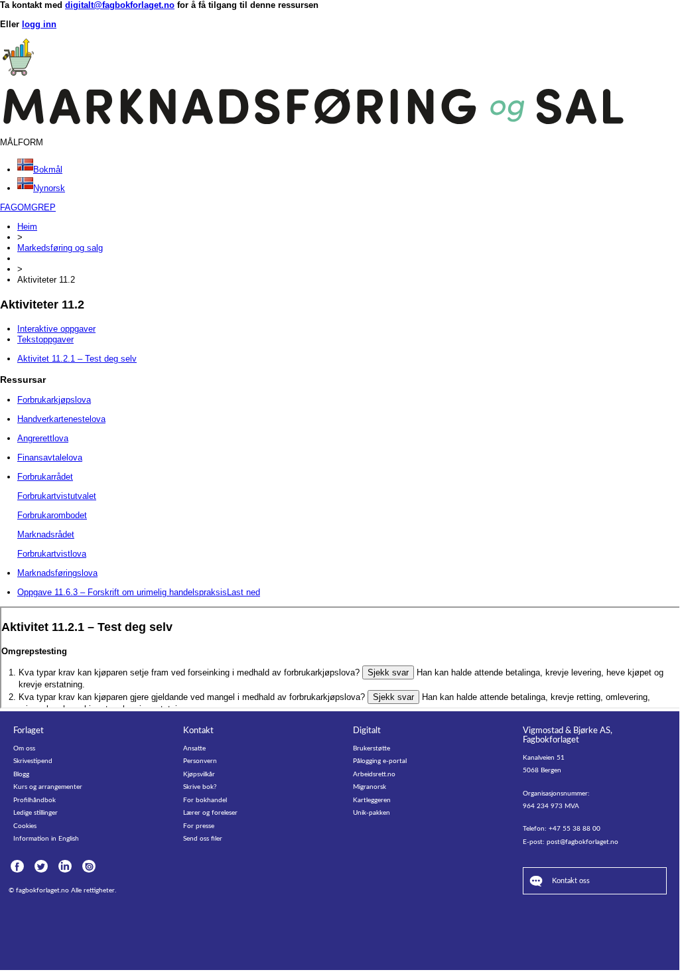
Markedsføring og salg (60, 248)
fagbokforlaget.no (42, 890)
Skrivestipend (32, 761)
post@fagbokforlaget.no (582, 842)
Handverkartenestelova (61, 419)
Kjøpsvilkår (199, 774)
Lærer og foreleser (210, 812)
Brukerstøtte (371, 748)
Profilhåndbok (34, 800)
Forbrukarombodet (52, 515)
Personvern (200, 761)
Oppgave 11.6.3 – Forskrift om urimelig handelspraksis (138, 592)
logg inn (39, 24)
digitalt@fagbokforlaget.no (119, 5)
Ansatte (194, 748)
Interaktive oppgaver (56, 329)
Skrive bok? (199, 787)
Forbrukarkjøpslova (54, 400)
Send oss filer (202, 838)
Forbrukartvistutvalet (56, 496)
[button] (39, 170)
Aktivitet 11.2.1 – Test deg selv (77, 359)
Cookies (24, 826)
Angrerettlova (42, 438)
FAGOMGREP (28, 207)
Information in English (46, 838)
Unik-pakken (371, 812)
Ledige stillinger (35, 812)
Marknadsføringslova (57, 573)
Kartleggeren (372, 800)
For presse (198, 826)
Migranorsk (369, 787)
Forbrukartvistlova (51, 554)
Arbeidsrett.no (374, 774)
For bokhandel (205, 800)
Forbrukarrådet (45, 477)
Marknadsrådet (45, 534)
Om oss (24, 748)
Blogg (21, 774)
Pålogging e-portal (380, 761)
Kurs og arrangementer (47, 787)
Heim (27, 227)
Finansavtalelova (49, 457)
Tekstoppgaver (45, 339)
